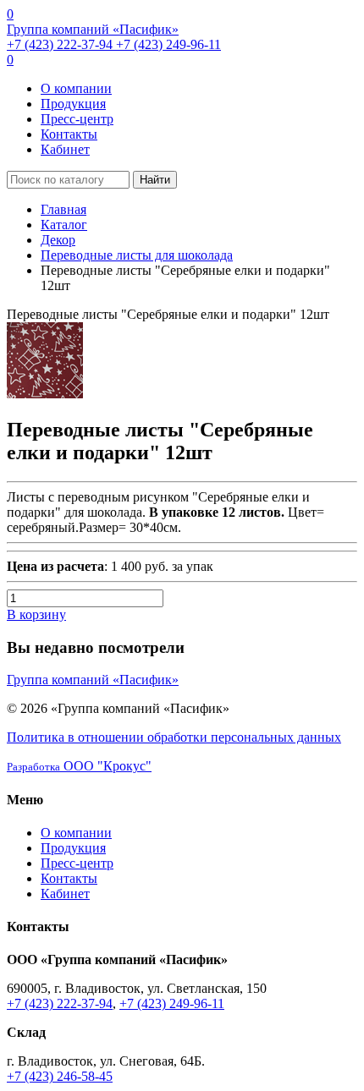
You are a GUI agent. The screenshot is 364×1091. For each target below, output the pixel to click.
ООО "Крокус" (79, 766)
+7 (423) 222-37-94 (61, 44)
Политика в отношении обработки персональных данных (174, 737)
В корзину (36, 614)
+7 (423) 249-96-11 (168, 44)
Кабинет (65, 149)
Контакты (69, 134)
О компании (76, 88)
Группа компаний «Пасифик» (93, 29)
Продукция (73, 103)
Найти (155, 179)
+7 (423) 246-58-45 (60, 1076)
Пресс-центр (77, 119)
